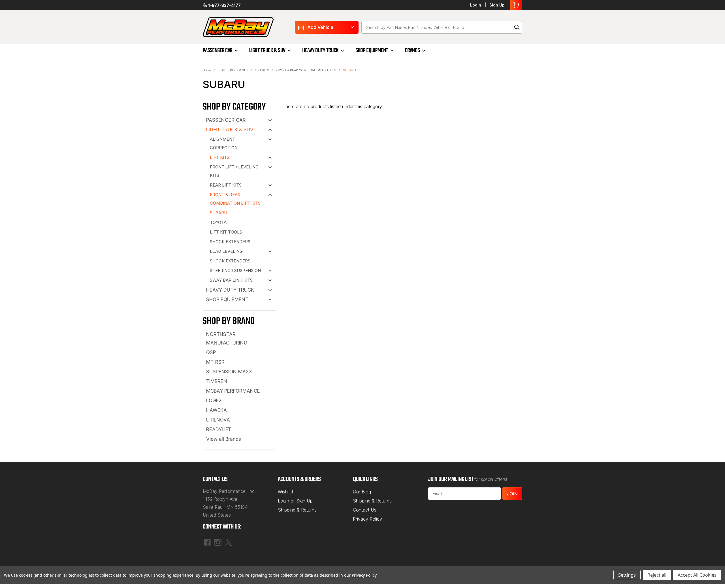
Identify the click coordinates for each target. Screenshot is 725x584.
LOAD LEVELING (226, 251)
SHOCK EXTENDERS (230, 241)
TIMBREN (216, 381)
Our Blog (362, 492)
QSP (211, 352)
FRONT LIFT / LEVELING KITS (234, 171)
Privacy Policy (367, 519)
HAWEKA (216, 410)
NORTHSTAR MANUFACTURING (227, 338)
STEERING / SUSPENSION (235, 270)
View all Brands (223, 439)
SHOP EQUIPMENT (371, 50)
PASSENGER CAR (217, 50)
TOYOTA (218, 222)
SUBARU (349, 70)
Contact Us (364, 510)
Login (475, 5)
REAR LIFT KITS (226, 185)
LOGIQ (213, 400)
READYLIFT (218, 429)
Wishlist (285, 492)
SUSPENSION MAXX (229, 372)
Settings (627, 575)
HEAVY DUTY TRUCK (320, 50)
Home (207, 70)
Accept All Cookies (697, 575)
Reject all (656, 575)
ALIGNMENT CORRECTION (224, 143)
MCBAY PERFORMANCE (233, 391)
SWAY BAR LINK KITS (231, 280)
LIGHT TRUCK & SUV (267, 50)
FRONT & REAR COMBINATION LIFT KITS (306, 70)
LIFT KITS (262, 70)
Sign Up (497, 5)
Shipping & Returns (297, 510)
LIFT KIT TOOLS (226, 232)
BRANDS (412, 50)
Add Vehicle (320, 27)
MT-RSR (215, 362)
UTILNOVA (218, 420)
